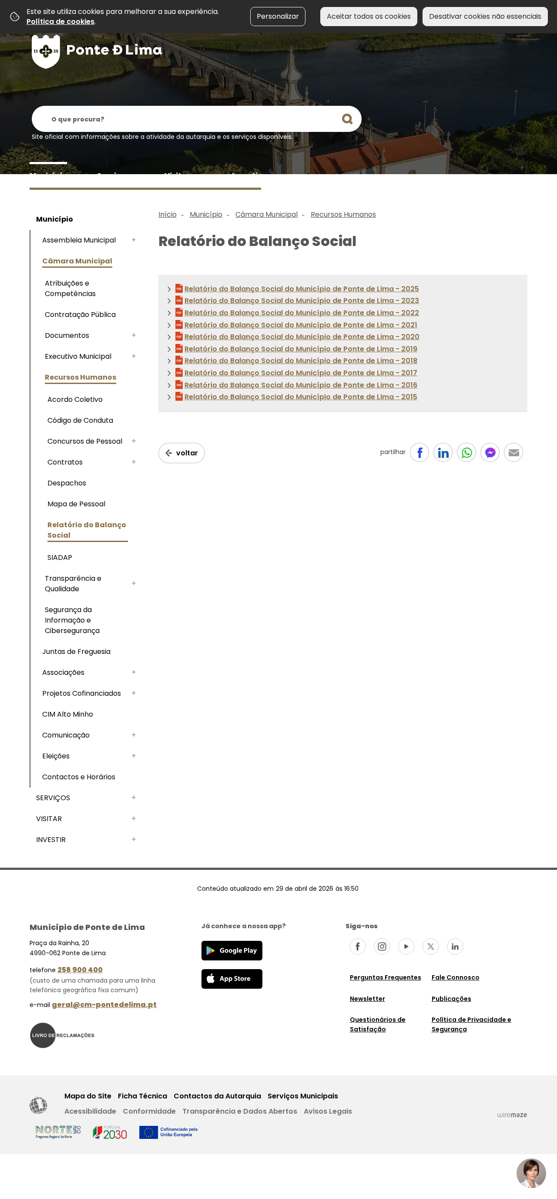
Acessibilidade (38, 1105)
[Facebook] (358, 946)
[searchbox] (197, 119)
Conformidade (149, 1111)
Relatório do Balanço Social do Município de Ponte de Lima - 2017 (301, 373)
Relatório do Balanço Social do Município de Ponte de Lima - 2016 (301, 385)
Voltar (187, 453)
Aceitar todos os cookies (369, 16)
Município (206, 214)
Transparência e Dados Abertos (239, 1111)
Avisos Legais (328, 1111)
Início (167, 214)
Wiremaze (512, 1114)
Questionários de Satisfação (378, 1024)
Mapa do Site (87, 1096)
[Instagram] (382, 946)
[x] (431, 946)
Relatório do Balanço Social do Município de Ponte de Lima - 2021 (301, 325)
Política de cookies (60, 22)
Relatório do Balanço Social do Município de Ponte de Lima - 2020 (302, 337)
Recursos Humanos (343, 214)
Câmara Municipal (266, 214)
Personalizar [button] (278, 16)
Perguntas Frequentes (385, 977)
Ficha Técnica (142, 1096)
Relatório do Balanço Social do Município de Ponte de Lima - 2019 (301, 349)
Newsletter (367, 998)
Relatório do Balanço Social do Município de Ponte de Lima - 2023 (302, 301)
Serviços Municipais (303, 1096)
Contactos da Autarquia (217, 1096)
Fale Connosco (456, 977)
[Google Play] (231, 950)
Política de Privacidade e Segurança (471, 1024)
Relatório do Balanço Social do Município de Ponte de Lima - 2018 (301, 361)
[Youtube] (406, 946)
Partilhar (513, 452)
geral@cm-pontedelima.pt (104, 1005)
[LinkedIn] (455, 946)
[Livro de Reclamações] (62, 1035)
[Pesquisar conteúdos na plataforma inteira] (347, 119)
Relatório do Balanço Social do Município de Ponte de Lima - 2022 (302, 313)
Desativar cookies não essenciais (485, 16)
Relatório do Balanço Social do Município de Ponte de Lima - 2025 (302, 289)
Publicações (451, 998)
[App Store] (231, 978)
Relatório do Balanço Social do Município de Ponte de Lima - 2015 (301, 397)
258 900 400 (80, 970)
